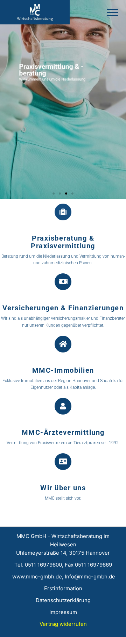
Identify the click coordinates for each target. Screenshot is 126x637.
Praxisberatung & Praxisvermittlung (63, 242)
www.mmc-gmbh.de (36, 576)
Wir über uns (63, 488)
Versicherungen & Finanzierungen (63, 308)
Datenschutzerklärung (63, 600)
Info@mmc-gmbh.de (90, 576)
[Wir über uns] (63, 461)
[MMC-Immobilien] (63, 344)
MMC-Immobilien (63, 370)
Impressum (63, 612)
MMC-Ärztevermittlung (63, 432)
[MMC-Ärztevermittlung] (63, 406)
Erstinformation (63, 588)
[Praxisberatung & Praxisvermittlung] (63, 212)
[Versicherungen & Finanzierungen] (63, 281)
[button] (53, 193)
